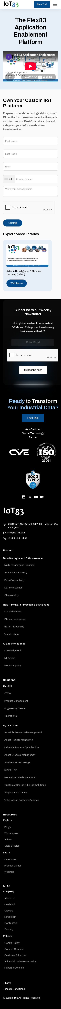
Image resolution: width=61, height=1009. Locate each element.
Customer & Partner (15, 955)
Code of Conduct (14, 949)
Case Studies (11, 846)
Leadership (10, 904)
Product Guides (13, 865)
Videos (8, 839)
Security (9, 929)
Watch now (17, 283)
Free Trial (42, 4)
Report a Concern (14, 968)
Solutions (9, 680)
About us (9, 898)
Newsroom (10, 917)
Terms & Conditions (14, 989)
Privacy (7, 983)
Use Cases (10, 859)
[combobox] (9, 179)
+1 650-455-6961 (17, 538)
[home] (11, 4)
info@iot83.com (16, 532)
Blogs (7, 827)
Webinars (9, 872)
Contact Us (10, 923)
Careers (8, 910)
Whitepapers (11, 833)
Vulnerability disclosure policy (20, 961)
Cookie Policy (11, 943)
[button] (54, 4)
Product (8, 550)
